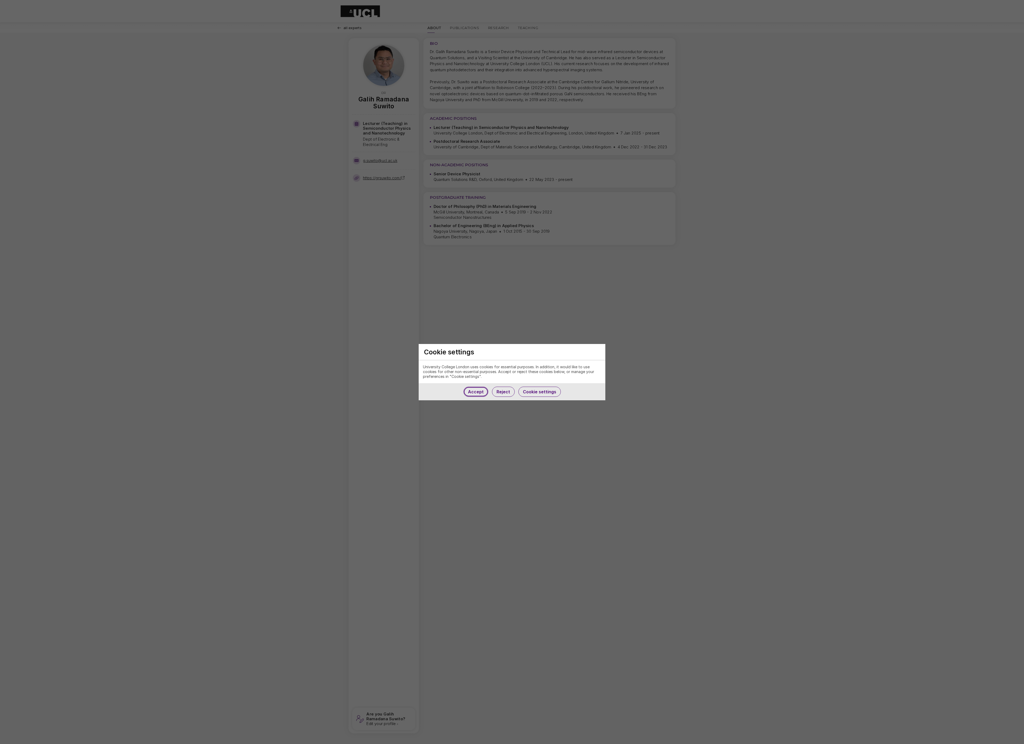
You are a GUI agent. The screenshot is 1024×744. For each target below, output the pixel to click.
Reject (503, 391)
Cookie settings (539, 391)
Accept (476, 391)
